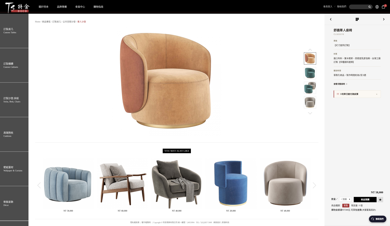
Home (37, 22)
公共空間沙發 (69, 22)
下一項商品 (384, 19)
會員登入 (327, 6)
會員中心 (80, 6)
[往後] (310, 113)
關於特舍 (43, 6)
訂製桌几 (56, 22)
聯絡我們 (341, 6)
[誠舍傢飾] (377, 7)
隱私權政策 (134, 222)
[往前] (310, 49)
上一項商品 (330, 19)
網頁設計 (217, 222)
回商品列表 (357, 19)
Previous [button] (39, 185)
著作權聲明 (146, 222)
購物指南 (98, 6)
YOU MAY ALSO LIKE (176, 151)
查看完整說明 (339, 84)
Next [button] (314, 185)
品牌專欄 (62, 6)
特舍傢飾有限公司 (17, 7)
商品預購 (365, 199)
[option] (167, 81)
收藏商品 (380, 199)
